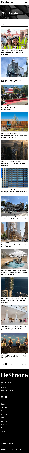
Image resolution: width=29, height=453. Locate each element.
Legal (2, 440)
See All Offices (6, 390)
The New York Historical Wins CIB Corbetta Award (12, 329)
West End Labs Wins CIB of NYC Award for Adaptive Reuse (14, 273)
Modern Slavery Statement (8, 443)
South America (6, 385)
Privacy (8, 440)
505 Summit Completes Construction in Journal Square (14, 192)
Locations (4, 424)
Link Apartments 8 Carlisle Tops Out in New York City (13, 246)
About (3, 418)
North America (6, 382)
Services (4, 407)
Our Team (4, 421)
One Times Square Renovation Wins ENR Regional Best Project (12, 81)
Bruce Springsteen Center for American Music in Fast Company (14, 136)
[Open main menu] (26, 2)
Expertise (4, 411)
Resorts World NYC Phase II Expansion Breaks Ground (14, 108)
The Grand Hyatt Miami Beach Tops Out (14, 219)
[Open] (3, 24)
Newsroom (4, 428)
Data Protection (17, 440)
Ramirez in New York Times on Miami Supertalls (13, 164)
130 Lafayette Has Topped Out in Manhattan (12, 53)
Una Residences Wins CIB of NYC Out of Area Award (14, 301)
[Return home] (14, 375)
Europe (3, 387)
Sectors (3, 404)
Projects (4, 414)
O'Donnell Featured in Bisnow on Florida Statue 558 (14, 357)
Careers (3, 431)
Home (5, 9)
